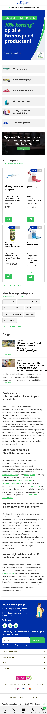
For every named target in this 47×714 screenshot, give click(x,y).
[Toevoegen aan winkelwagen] (8, 219)
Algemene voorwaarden (15, 684)
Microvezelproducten (12, 314)
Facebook (4, 625)
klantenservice (8, 573)
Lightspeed (32, 697)
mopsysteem (29, 475)
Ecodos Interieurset (32, 244)
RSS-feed (30, 684)
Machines (30, 314)
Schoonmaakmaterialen (29, 302)
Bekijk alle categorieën (11, 326)
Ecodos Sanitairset (32, 187)
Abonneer (37, 640)
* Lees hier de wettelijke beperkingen (15, 645)
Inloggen (13, 712)
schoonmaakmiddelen (23, 480)
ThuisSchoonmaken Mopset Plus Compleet (14, 188)
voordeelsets (34, 486)
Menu (23, 712)
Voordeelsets (9, 302)
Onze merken (9, 320)
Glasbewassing (33, 308)
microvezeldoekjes (10, 475)
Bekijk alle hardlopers (11, 285)
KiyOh (43, 704)
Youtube (15, 625)
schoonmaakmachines (11, 483)
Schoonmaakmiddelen (13, 308)
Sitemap (39, 684)
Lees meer (7, 354)
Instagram (10, 625)
